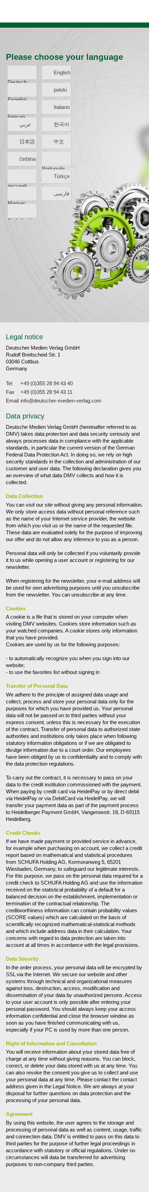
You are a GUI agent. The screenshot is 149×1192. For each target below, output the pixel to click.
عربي (25, 124)
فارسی (61, 193)
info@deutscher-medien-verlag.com (61, 401)
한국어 (61, 124)
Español (17, 96)
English (62, 72)
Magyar (16, 200)
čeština (27, 159)
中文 (59, 142)
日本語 (27, 142)
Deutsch (17, 79)
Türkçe (62, 176)
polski (60, 90)
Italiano (62, 107)
